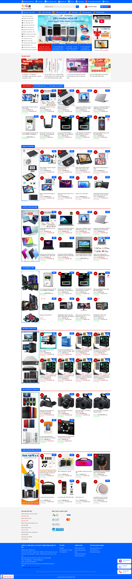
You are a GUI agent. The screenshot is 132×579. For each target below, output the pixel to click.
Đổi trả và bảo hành (79, 555)
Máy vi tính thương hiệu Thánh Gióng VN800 (47, 350)
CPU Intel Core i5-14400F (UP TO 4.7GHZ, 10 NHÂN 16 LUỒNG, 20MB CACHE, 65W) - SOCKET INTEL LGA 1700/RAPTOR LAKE (66, 350)
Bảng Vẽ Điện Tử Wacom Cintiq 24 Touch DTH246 (30, 107)
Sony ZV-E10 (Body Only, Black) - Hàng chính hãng (65, 411)
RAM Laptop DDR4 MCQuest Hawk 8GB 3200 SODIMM (101, 133)
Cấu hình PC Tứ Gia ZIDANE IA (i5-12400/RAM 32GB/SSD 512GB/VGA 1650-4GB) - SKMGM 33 (102, 376)
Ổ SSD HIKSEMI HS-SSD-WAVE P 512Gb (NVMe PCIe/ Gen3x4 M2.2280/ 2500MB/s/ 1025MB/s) (84, 133)
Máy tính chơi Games (62, 571)
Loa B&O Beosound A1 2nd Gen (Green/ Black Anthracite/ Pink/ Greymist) (101, 498)
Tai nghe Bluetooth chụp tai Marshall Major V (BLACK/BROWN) (102, 472)
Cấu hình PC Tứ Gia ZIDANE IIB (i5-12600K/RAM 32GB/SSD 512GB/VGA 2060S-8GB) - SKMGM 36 (48, 376)
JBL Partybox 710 (80, 497)
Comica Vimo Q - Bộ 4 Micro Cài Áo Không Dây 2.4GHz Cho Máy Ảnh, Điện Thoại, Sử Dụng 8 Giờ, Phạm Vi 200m (48, 472)
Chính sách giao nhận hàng (80, 551)
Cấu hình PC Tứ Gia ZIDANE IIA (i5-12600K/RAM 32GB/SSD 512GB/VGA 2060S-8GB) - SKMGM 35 (66, 376)
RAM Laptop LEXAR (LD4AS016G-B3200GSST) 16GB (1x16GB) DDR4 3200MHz (66, 255)
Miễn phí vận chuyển (61, 12)
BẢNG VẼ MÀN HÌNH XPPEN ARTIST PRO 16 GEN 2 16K (82, 168)
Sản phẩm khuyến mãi (56, 86)
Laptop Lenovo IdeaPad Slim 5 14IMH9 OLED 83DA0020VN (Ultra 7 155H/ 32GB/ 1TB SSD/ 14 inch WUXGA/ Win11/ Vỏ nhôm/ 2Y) (102, 255)
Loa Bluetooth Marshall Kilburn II (47, 497)
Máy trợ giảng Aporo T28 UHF (64, 471)
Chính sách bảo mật (80, 548)
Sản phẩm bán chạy (40, 86)
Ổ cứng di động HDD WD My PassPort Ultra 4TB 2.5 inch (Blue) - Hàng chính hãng (48, 437)
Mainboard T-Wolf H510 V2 (46, 315)
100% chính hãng (46, 12)
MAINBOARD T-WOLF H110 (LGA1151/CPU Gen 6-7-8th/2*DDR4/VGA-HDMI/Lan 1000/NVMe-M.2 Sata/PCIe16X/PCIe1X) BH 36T (101, 315)
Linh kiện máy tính (51, 571)
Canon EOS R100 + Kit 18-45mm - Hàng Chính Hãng (83, 411)
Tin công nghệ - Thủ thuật (66, 550)
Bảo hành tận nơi (87, 12)
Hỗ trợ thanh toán (94, 550)
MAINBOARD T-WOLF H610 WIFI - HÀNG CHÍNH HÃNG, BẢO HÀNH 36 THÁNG (66, 315)
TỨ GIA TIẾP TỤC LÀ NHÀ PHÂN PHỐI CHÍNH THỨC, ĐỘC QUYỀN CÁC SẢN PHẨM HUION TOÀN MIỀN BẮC (31, 76)
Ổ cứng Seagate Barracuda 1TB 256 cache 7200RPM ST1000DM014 (30, 133)
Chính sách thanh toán (80, 553)
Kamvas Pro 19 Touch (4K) (82, 193)
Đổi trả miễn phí (100, 12)
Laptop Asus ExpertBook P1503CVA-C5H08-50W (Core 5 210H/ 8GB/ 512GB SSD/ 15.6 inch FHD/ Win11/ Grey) (101, 107)
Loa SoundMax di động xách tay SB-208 (84, 472)
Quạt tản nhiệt (72, 571)
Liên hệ (42, 416)
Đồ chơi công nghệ (91, 571)
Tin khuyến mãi (63, 552)
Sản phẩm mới (27, 86)
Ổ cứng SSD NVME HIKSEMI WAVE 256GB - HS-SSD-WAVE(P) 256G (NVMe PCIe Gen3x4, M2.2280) (65, 133)
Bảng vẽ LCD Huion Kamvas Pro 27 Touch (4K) (66, 194)
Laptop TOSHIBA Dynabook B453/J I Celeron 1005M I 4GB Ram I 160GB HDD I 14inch (84, 255)
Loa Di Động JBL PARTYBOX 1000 (65, 497)
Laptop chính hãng (40, 571)
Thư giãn (62, 548)
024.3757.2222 (92, 6)
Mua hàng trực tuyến (95, 552)
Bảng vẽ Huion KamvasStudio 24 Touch (47, 194)
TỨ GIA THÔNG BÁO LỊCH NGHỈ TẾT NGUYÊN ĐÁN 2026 (76, 75)
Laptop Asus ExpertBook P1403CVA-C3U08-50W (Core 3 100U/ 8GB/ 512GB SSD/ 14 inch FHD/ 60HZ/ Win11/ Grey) (66, 229)
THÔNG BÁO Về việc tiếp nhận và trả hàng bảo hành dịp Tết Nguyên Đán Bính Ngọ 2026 (99, 76)
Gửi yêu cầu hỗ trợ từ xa (96, 548)
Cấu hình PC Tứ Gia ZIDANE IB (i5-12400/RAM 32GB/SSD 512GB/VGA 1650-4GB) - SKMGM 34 (84, 376)
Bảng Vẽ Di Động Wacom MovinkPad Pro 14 (63, 107)
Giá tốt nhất (74, 12)
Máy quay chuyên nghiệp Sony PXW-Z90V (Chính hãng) (47, 411)
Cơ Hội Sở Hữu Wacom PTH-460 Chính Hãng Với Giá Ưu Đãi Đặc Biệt (54, 76)
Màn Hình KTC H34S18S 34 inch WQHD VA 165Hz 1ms (83, 315)
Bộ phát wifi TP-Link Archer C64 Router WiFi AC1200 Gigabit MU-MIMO (47, 133)
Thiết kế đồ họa (81, 571)
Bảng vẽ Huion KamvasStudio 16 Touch (101, 168)
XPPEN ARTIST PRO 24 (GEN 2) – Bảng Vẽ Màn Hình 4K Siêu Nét (101, 194)
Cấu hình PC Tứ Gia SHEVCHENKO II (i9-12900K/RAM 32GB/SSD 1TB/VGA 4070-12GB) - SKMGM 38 (84, 350)
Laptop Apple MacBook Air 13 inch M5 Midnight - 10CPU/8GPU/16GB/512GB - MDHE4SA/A (47, 107)
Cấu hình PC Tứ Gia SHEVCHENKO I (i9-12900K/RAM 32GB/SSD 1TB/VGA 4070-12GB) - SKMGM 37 (102, 350)
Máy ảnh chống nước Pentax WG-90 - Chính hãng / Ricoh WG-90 (66, 437)
